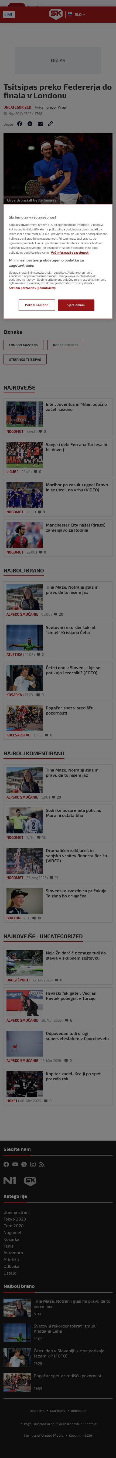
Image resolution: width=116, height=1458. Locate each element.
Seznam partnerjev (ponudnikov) (32, 288)
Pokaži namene (36, 305)
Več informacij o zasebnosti (70, 252)
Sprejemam (76, 305)
